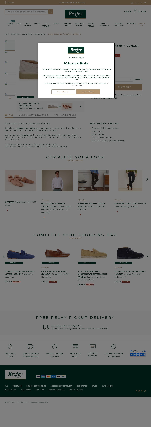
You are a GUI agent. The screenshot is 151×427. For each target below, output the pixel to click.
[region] (76, 70)
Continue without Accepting (76, 57)
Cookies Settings (63, 92)
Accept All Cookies (88, 92)
